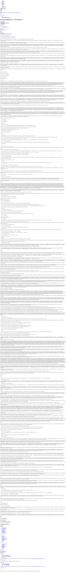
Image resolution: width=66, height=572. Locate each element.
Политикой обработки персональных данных (39, 558)
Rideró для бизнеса (4, 533)
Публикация (3, 532)
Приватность (3, 538)
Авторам (3, 3)
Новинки (3, 545)
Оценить (5, 29)
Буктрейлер (3, 529)
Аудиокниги (3, 544)
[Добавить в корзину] (3, 25)
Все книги (1, 12)
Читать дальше (2, 562)
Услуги (3, 2)
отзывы (3, 33)
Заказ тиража (3, 531)
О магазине (3, 536)
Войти (1, 9)
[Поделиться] (1, 32)
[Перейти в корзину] (1, 13)
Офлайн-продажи (4, 527)
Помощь (3, 6)
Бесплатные (10, 12)
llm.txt (2, 541)
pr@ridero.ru (4, 557)
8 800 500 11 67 (2, 552)
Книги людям (18, 12)
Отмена (5, 520)
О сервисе (3, 1)
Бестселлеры (7, 12)
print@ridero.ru (8, 564)
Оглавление (5, 33)
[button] (33, 11)
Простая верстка (4, 528)
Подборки (15, 12)
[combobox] (33, 10)
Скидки (13, 12)
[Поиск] (1, 11)
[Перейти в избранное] (0, 13)
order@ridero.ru (9, 556)
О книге (1, 33)
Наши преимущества (4, 539)
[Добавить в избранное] (1, 30)
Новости (3, 4)
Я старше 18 (2, 520)
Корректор (3, 530)
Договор (3, 540)
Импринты (4, 12)
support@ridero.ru (7, 555)
